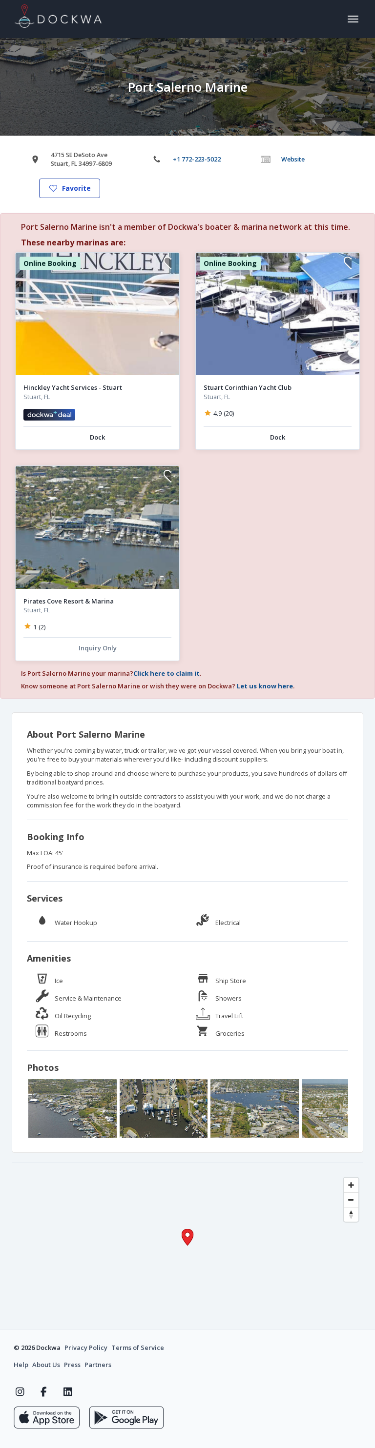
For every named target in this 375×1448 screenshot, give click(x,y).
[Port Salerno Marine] (72, 1108)
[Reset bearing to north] (351, 1214)
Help (21, 1364)
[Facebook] (44, 1392)
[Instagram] (20, 1392)
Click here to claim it (166, 673)
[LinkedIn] (68, 1392)
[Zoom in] (351, 1185)
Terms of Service (137, 1347)
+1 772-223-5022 (197, 159)
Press (72, 1364)
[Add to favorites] (167, 264)
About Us (46, 1364)
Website (293, 159)
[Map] (187, 1246)
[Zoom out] (351, 1199)
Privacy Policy (85, 1347)
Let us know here (265, 686)
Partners (97, 1364)
